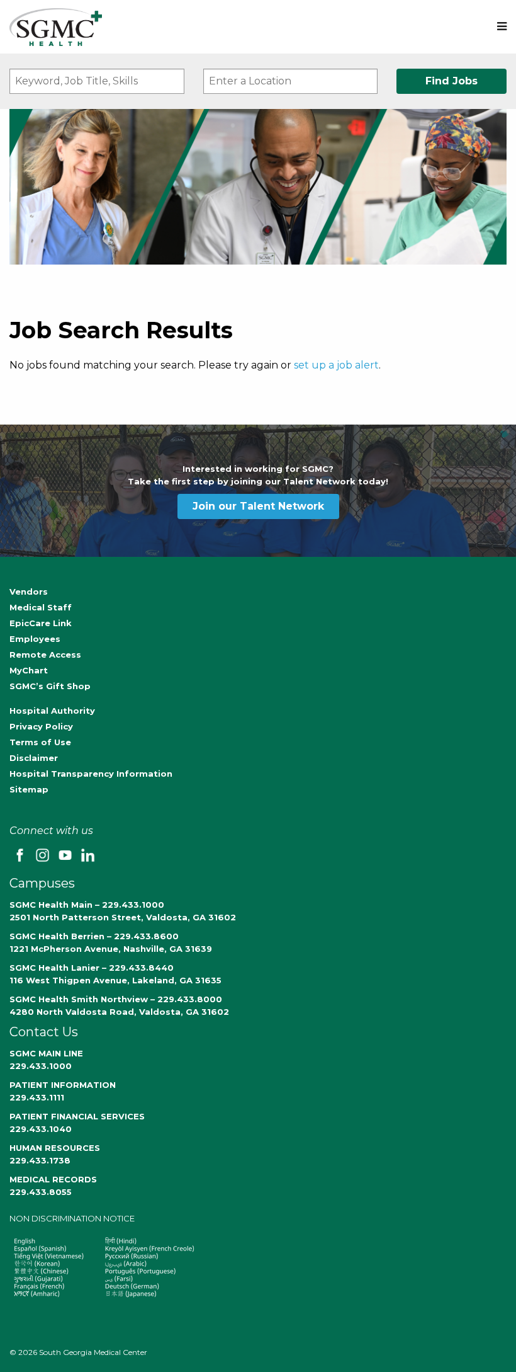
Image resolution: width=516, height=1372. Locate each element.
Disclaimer (33, 758)
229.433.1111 (36, 1097)
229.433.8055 (40, 1192)
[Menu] (502, 27)
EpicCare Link (40, 623)
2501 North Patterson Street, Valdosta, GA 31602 (122, 917)
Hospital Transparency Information (90, 774)
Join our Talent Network (258, 506)
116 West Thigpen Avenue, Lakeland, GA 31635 (115, 980)
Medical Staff (40, 607)
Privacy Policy (41, 726)
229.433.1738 (39, 1160)
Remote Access (45, 654)
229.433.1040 (40, 1129)
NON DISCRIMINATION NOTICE (72, 1218)
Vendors (28, 591)
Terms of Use (40, 742)
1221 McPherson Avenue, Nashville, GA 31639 (110, 949)
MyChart (28, 670)
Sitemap (28, 789)
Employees (34, 639)
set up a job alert (336, 365)
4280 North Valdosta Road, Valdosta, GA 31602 (119, 1012)
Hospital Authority (52, 711)
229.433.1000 (40, 1066)
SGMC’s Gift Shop (50, 686)
